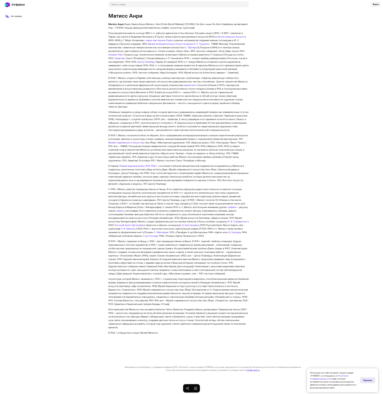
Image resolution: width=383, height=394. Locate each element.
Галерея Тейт (115, 54)
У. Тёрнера (191, 47)
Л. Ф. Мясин (127, 228)
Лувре (169, 40)
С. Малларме (161, 232)
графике (232, 207)
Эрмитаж (119, 58)
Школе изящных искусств (231, 36)
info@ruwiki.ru (253, 370)
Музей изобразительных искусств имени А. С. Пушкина (178, 43)
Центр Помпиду (145, 61)
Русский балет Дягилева (128, 225)
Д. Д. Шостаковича (189, 225)
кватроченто (190, 85)
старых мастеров (154, 40)
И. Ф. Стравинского (238, 221)
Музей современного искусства (126, 142)
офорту (120, 210)
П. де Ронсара (150, 235)
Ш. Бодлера (234, 232)
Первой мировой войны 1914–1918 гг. (138, 165)
